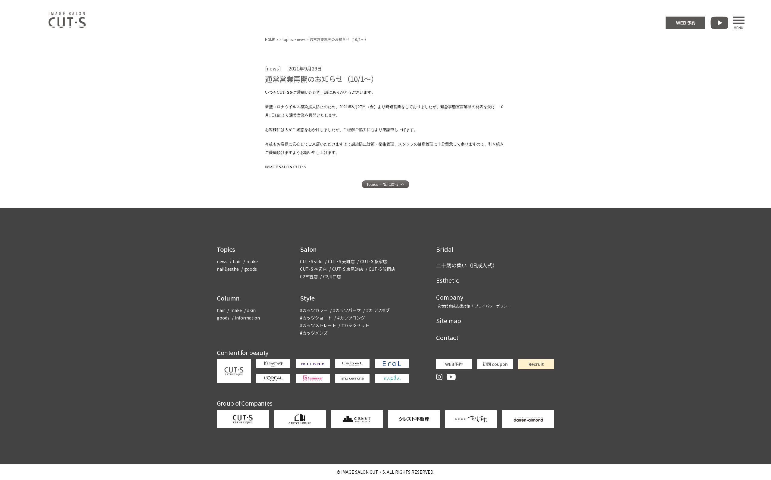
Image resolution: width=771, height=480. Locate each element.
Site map (448, 320)
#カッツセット (355, 325)
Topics (226, 249)
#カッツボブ (378, 310)
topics (287, 39)
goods (250, 269)
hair (237, 261)
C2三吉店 (309, 276)
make (252, 261)
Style (307, 298)
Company (449, 297)
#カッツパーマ (347, 310)
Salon (308, 249)
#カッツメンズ (314, 333)
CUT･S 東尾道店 (347, 269)
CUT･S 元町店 (341, 261)
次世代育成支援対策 (454, 305)
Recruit (536, 364)
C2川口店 (332, 276)
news (301, 39)
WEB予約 (454, 364)
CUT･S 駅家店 (373, 261)
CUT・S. (363, 472)
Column (228, 298)
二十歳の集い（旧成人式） (467, 265)
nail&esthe (228, 269)
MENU (738, 27)
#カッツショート (316, 318)
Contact (447, 337)
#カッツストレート (318, 325)
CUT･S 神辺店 (313, 269)
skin (251, 310)
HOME (270, 39)
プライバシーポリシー (493, 305)
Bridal (444, 249)
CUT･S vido (311, 261)
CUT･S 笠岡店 (382, 269)
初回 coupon (495, 364)
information (247, 318)
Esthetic (447, 280)
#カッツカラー (314, 310)
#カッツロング (351, 318)
